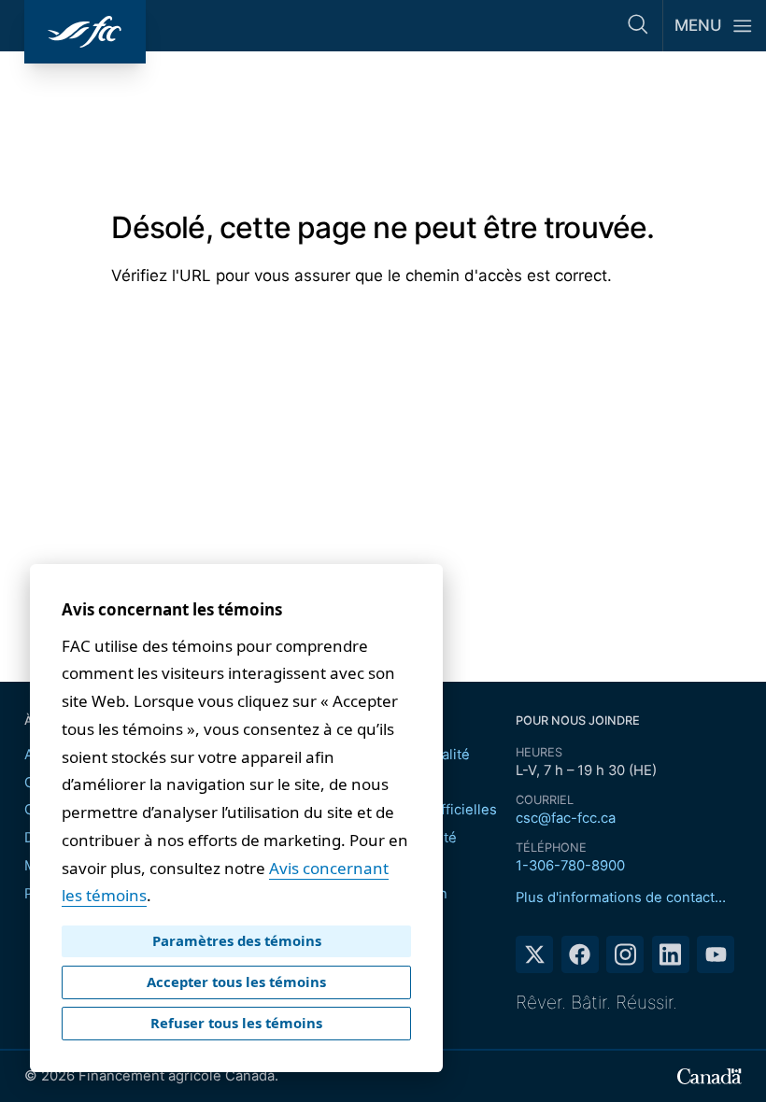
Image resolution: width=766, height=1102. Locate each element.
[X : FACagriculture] (534, 954)
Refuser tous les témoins (236, 1022)
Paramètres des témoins (236, 940)
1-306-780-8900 (570, 865)
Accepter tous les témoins (236, 981)
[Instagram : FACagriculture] (625, 954)
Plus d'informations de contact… (621, 897)
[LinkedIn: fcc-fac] (670, 954)
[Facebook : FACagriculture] (580, 954)
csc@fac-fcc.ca (566, 818)
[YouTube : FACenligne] (715, 954)
